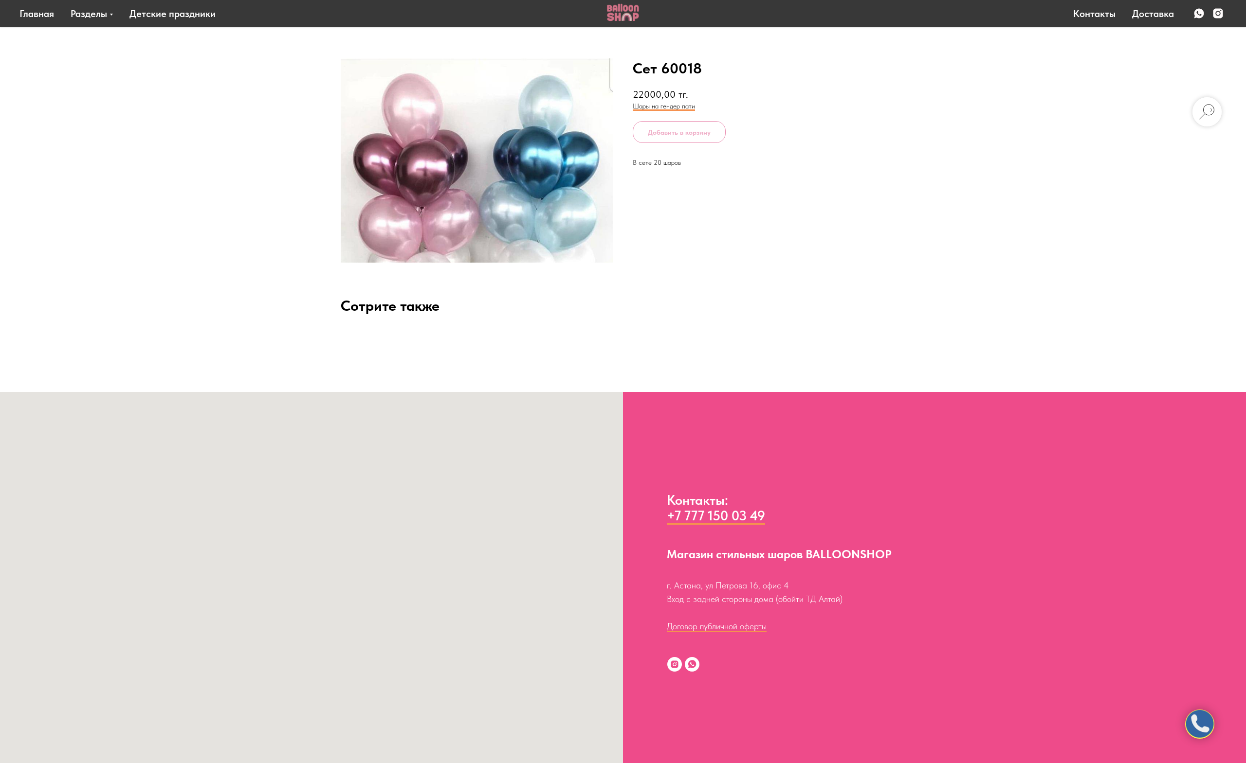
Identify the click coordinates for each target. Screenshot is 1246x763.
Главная (36, 13)
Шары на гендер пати (664, 106)
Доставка (1153, 13)
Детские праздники (172, 13)
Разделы (89, 13)
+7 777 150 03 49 (716, 515)
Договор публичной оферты (717, 626)
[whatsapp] (1199, 13)
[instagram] (1218, 13)
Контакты (1094, 13)
